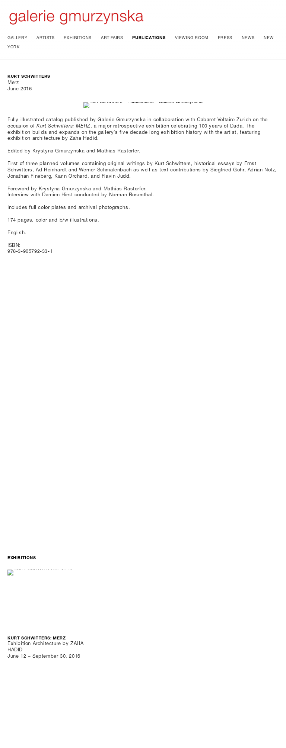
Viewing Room (192, 38)
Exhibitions (78, 38)
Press (225, 38)
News (248, 38)
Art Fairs (112, 38)
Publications (148, 38)
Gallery (17, 38)
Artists (45, 38)
